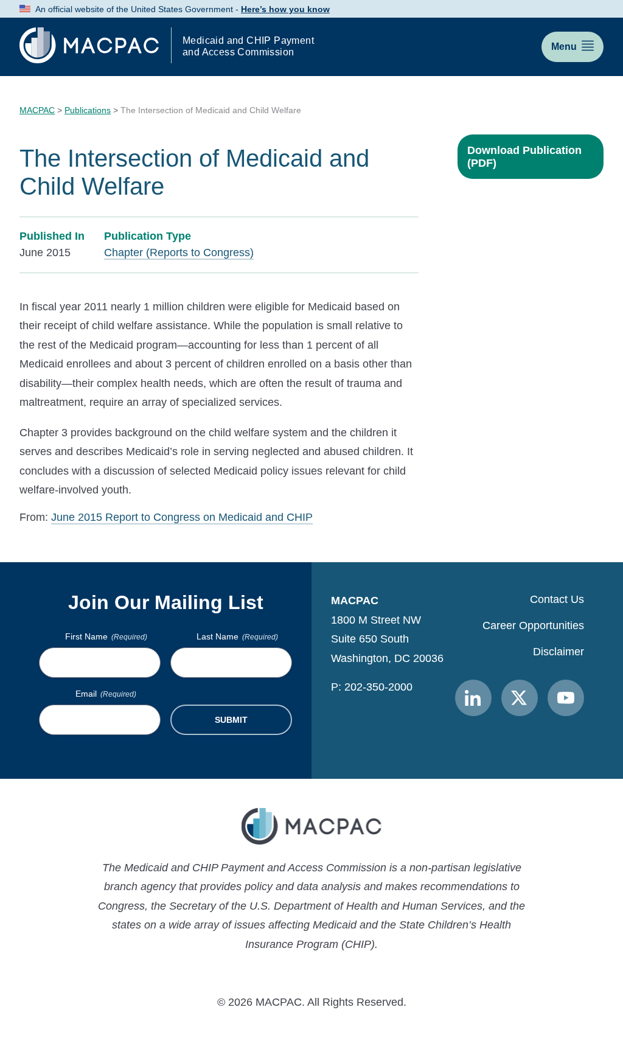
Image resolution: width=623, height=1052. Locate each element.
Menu (564, 46)
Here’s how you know (285, 9)
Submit (231, 720)
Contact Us (557, 599)
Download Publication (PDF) (524, 156)
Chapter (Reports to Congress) (179, 252)
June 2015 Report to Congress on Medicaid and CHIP (182, 517)
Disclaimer (558, 652)
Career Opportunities (533, 625)
